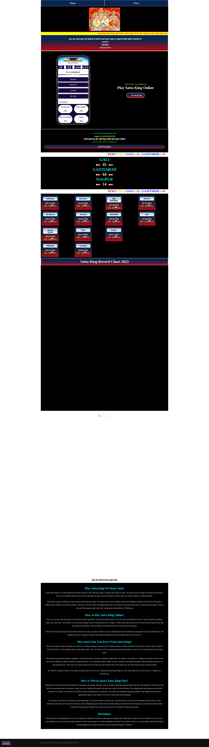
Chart (136, 3)
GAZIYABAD (114, 214)
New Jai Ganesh (50, 231)
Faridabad (83, 246)
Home (73, 3)
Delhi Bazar (50, 199)
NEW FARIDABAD (114, 200)
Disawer (114, 230)
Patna (83, 230)
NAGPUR (147, 199)
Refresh (6, 743)
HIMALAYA (50, 246)
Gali (146, 214)
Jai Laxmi (83, 214)
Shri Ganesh (50, 214)
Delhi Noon (83, 199)
